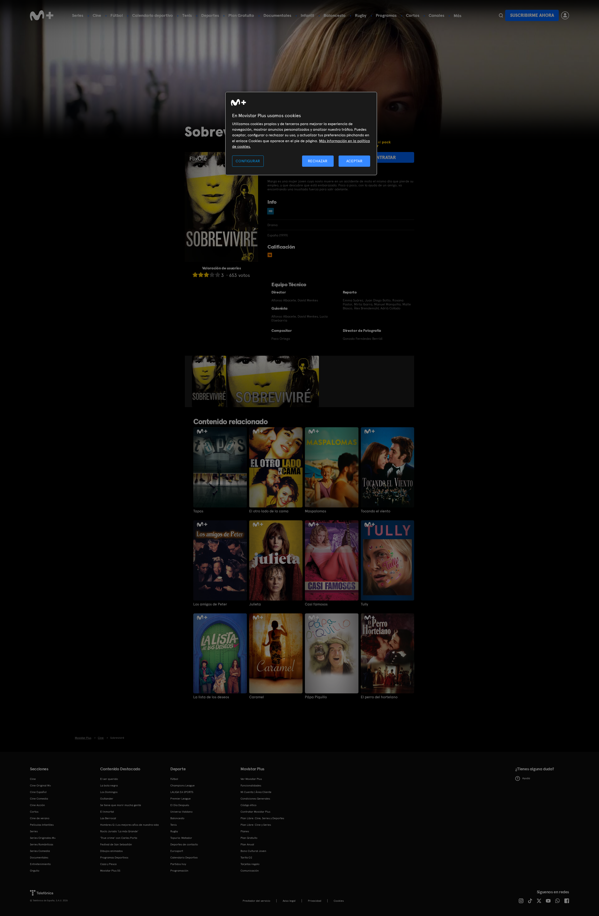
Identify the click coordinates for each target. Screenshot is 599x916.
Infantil (307, 15)
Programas (386, 15)
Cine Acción (37, 805)
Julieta (255, 604)
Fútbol (116, 15)
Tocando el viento (375, 511)
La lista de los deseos (211, 697)
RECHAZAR (318, 161)
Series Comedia (40, 851)
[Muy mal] (195, 274)
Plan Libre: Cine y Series (256, 824)
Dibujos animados (111, 851)
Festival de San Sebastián (116, 844)
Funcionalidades (251, 785)
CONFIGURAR (248, 161)
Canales (436, 15)
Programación (179, 870)
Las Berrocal (108, 818)
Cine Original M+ (40, 785)
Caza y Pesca (108, 864)
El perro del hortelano (379, 697)
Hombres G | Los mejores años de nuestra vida (129, 824)
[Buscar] (501, 15)
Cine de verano (39, 818)
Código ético (248, 805)
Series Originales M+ (43, 838)
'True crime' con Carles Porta (118, 838)
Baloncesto (335, 15)
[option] (209, 381)
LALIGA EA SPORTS (181, 792)
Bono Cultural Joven (253, 851)
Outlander (106, 798)
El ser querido (109, 779)
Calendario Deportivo (184, 857)
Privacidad (314, 900)
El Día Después (179, 805)
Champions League (182, 785)
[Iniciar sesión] (565, 15)
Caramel (256, 697)
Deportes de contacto (184, 844)
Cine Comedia (39, 798)
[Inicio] (41, 15)
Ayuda (526, 778)
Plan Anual (247, 844)
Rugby (360, 15)
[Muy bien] (217, 274)
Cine (97, 15)
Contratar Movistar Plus (255, 811)
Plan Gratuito (241, 15)
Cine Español (38, 792)
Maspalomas (315, 511)
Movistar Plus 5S (110, 870)
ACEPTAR (354, 161)
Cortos (412, 15)
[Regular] (206, 274)
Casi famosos (316, 604)
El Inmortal (107, 811)
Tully (364, 604)
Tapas (198, 511)
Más (457, 15)
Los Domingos (108, 792)
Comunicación (250, 870)
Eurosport (176, 851)
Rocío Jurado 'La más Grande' (119, 831)
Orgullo (34, 870)
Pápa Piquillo (316, 697)
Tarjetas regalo (250, 864)
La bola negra (109, 785)
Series (77, 15)
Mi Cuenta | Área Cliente (256, 792)
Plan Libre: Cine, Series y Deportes (262, 818)
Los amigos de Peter (210, 604)
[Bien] (212, 274)
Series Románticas (41, 844)
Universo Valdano (181, 811)
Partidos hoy (178, 864)
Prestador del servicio (256, 900)
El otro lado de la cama (269, 511)
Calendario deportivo (152, 15)
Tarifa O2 (246, 857)
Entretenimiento (40, 864)
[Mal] (200, 274)
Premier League (180, 798)
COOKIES (339, 900)
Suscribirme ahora (532, 15)
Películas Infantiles (42, 824)
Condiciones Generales (255, 798)
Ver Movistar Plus (251, 779)
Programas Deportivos (114, 857)
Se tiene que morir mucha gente (120, 805)
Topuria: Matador (181, 838)
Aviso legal (289, 900)
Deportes (210, 15)
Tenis (187, 15)
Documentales (277, 15)
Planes (245, 831)
